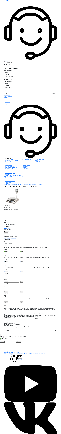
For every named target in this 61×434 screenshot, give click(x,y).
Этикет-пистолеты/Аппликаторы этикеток (13, 175)
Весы (6, 164)
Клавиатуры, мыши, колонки (28, 161)
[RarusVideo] (30, 383)
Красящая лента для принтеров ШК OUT (13, 178)
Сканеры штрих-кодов (9, 169)
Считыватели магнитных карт (11, 172)
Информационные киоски (10, 166)
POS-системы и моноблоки (10, 162)
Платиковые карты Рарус (10, 181)
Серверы (24, 167)
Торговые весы (26, 184)
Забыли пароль (7, 95)
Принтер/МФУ (25, 166)
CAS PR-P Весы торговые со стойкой (35, 184)
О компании (7, 4)
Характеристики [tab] (13, 306)
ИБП (23, 160)
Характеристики (8, 332)
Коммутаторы (25, 162)
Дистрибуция (7, 1)
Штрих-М (36, 164)
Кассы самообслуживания (10, 161)
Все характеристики (7, 228)
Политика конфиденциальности (17, 354)
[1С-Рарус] (6, 61)
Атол (35, 162)
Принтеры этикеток (9, 168)
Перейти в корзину (4, 351)
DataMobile (37, 160)
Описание (7, 330)
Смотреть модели (8, 234)
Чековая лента (8, 182)
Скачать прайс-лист (7, 354)
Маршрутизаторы (26, 164)
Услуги (22, 176)
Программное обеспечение (38, 159)
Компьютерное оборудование (26, 159)
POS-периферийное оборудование (11, 160)
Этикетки (7, 183)
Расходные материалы (8, 176)
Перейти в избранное (9, 87)
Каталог (8, 184)
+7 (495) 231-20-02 (7, 355)
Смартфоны (25, 169)
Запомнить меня (8, 92)
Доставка (7, 0)
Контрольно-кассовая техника (11, 167)
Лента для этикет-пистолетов (10, 180)
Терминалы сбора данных (10, 173)
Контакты (7, 2)
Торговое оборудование (8, 159)
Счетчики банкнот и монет (10, 170)
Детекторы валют (8, 165)
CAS (22, 184)
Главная (5, 184)
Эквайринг (7, 174)
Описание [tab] (6, 306)
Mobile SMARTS (37, 161)
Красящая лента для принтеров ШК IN (12, 177)
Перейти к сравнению (9, 76)
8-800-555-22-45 (13, 238)
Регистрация (54, 93)
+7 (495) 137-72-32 (7, 5)
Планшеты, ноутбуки (26, 165)
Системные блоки (26, 168)
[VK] (30, 418)
